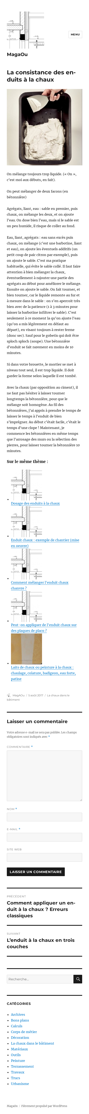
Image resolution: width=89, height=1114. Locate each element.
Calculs (16, 1026)
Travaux (17, 1072)
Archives (18, 1014)
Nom (12, 809)
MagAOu (19, 695)
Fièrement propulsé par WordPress (44, 1106)
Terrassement (22, 1066)
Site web (14, 849)
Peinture (18, 1061)
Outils (16, 1055)
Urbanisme (20, 1084)
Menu (75, 34)
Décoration (20, 1038)
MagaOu (17, 54)
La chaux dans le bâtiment (32, 1043)
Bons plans (20, 1020)
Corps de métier (24, 1032)
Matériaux (19, 1049)
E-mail (13, 829)
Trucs (15, 1078)
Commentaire (20, 747)
